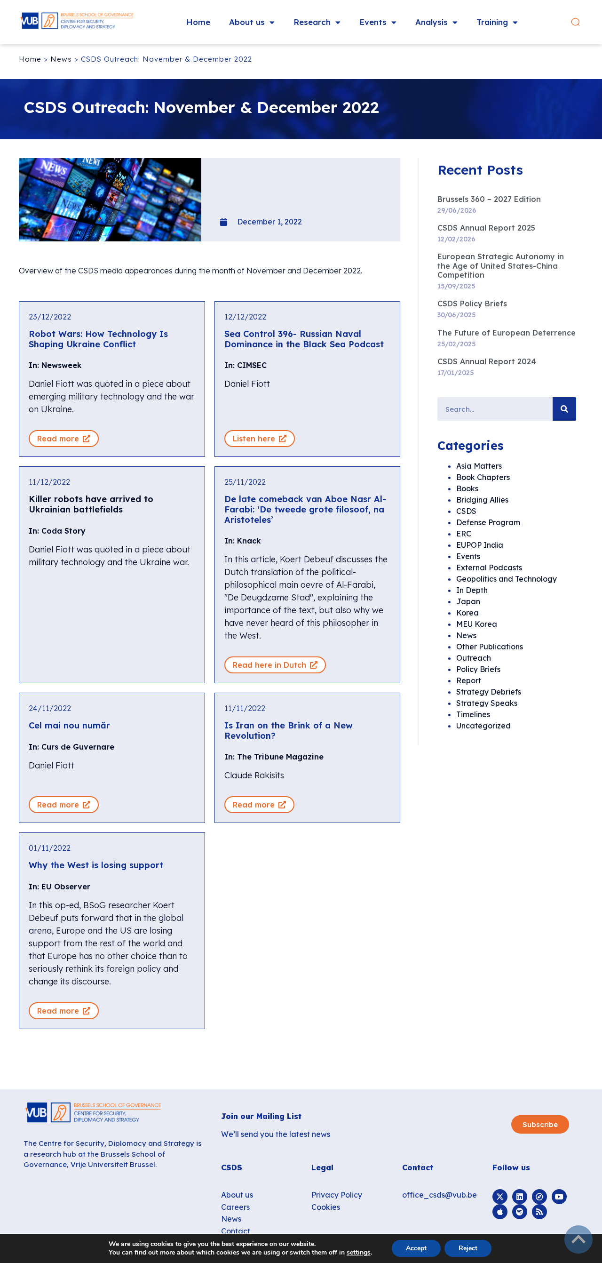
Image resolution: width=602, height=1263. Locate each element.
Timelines (473, 714)
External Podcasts (489, 567)
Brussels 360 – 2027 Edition (489, 199)
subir (578, 1239)
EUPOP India (479, 545)
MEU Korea (476, 624)
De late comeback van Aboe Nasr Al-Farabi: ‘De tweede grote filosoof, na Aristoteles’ (305, 509)
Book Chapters (483, 477)
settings (359, 1252)
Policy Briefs (478, 669)
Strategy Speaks (486, 703)
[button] (575, 22)
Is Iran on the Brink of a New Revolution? (288, 730)
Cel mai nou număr (69, 725)
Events (373, 22)
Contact (235, 1231)
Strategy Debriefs (488, 691)
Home (198, 22)
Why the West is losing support (96, 865)
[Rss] (539, 1211)
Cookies (325, 1207)
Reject (468, 1248)
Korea (467, 612)
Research (312, 22)
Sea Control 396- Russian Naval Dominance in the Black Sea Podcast (304, 339)
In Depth (472, 590)
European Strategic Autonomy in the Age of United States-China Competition (500, 265)
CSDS (466, 511)
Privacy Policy (336, 1194)
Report (468, 680)
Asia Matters (479, 466)
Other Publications (489, 646)
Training (492, 22)
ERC (463, 533)
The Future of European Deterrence (506, 332)
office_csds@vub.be (439, 1194)
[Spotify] (519, 1211)
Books (467, 488)
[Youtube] (559, 1196)
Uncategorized (483, 725)
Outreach (473, 658)
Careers (235, 1207)
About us (247, 22)
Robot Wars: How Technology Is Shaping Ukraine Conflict (98, 339)
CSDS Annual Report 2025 (486, 227)
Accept (416, 1248)
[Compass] (539, 1196)
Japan (468, 601)
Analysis (431, 22)
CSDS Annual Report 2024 (486, 361)
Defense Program (488, 522)
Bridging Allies (482, 499)
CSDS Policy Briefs (472, 303)
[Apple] (499, 1211)
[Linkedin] (519, 1196)
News (61, 59)
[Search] (564, 409)
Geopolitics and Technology (506, 579)
